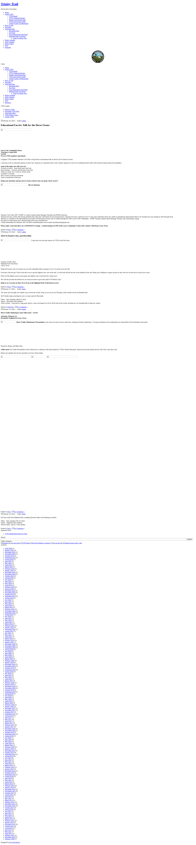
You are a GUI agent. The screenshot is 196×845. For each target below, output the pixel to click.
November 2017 (10, 710)
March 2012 (9, 819)
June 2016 (8, 739)
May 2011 (8, 831)
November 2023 (10, 592)
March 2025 (9, 567)
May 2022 (8, 620)
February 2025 (9, 568)
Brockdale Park (14, 31)
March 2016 (9, 745)
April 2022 (8, 622)
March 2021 (9, 638)
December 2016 (10, 728)
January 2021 (9, 642)
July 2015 (8, 758)
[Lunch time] (15, 543)
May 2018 (8, 699)
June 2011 (8, 830)
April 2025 (8, 565)
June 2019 (8, 675)
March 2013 (9, 800)
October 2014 (9, 773)
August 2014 (9, 776)
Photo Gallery (9, 99)
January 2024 (9, 589)
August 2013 (9, 795)
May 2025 (8, 563)
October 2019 (9, 668)
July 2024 (8, 580)
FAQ (6, 101)
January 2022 (9, 627)
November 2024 (10, 574)
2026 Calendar (9, 97)
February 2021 (9, 640)
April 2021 (8, 637)
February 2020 (9, 660)
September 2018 (10, 692)
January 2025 (9, 570)
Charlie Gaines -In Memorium (18, 23)
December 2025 (10, 552)
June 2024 (8, 581)
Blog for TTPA (10, 109)
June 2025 (8, 561)
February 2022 (9, 625)
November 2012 (10, 806)
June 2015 (8, 760)
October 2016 (9, 732)
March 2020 (9, 659)
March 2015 (9, 765)
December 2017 (10, 708)
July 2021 (8, 633)
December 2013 (10, 789)
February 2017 (9, 725)
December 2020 (10, 644)
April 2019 (8, 679)
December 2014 (10, 771)
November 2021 (10, 629)
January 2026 (9, 550)
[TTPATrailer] (25, 543)
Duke (24, 289)
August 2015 (9, 756)
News (9, 230)
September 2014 (10, 774)
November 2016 (10, 730)
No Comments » (19, 230)
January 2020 (9, 662)
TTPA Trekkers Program (17, 18)
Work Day (10, 307)
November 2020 (10, 646)
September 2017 (10, 714)
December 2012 (10, 804)
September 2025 (10, 557)
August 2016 (9, 736)
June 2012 (8, 813)
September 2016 (10, 734)
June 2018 (8, 697)
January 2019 (9, 684)
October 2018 (9, 690)
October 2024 (9, 576)
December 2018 (10, 686)
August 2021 (9, 631)
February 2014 (9, 785)
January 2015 (9, 769)
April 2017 (8, 721)
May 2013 (8, 798)
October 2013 (9, 793)
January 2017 (9, 727)
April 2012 (8, 817)
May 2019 (8, 677)
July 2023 (8, 600)
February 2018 (9, 705)
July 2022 (8, 616)
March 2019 (9, 681)
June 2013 (8, 796)
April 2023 (8, 605)
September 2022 (10, 613)
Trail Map (8, 82)
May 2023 (8, 603)
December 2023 (10, 591)
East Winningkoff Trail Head (18, 34)
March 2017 (9, 723)
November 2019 (10, 666)
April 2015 (8, 763)
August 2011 (9, 828)
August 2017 (9, 716)
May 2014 (8, 780)
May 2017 (8, 719)
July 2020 (8, 651)
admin (24, 121)
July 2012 (8, 811)
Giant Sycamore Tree (20, 38)
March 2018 (9, 703)
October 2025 (9, 556)
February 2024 (9, 587)
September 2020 (10, 648)
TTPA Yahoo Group (11, 115)
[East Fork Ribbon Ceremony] (40, 543)
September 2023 (10, 596)
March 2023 (9, 607)
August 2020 (9, 649)
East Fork (12, 33)
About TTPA (9, 69)
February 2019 (9, 682)
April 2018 (8, 701)
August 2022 (9, 614)
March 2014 (9, 784)
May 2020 (8, 655)
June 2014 (8, 778)
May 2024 (8, 583)
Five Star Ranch (14, 842)
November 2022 (10, 611)
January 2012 (9, 822)
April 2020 (8, 657)
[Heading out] (5, 543)
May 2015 (8, 762)
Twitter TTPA (9, 117)
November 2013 (10, 791)
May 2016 (8, 741)
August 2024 (9, 578)
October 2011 (9, 826)
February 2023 (9, 609)
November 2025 (10, 554)
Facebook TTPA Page (12, 111)
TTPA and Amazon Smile (17, 22)
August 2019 (9, 671)
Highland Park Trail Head (17, 36)
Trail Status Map (10, 113)
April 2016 (8, 743)
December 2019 (10, 664)
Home (7, 68)
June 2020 (8, 653)
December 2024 (10, 572)
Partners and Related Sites (17, 20)
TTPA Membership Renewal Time (16, 534)
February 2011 (9, 835)
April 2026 (8, 548)
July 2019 (8, 673)
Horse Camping (10, 95)
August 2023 (9, 598)
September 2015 (10, 754)
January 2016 (9, 749)
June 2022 (8, 618)
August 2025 (9, 559)
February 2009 (9, 839)
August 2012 (9, 809)
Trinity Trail (9, 4)
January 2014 (9, 787)
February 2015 (9, 767)
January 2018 (9, 706)
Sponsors (8, 102)
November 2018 (10, 688)
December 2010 (10, 837)
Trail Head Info (10, 84)
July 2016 (8, 738)
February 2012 (9, 820)
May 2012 (8, 815)
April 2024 (8, 585)
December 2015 (10, 751)
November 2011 (10, 824)
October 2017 (9, 712)
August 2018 (9, 694)
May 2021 (8, 635)
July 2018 (8, 695)
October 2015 (9, 752)
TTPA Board (13, 16)
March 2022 (9, 624)
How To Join (9, 80)
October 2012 (9, 808)
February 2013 (9, 802)
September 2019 (10, 670)
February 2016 (9, 747)
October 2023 (9, 594)
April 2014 (8, 782)
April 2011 (8, 833)
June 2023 (8, 602)
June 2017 (8, 717)
